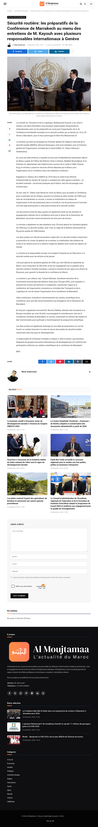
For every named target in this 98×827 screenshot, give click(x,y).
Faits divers (11, 782)
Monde (9, 794)
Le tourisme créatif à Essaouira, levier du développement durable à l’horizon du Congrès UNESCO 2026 (27, 423)
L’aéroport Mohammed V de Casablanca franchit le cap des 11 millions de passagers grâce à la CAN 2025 (56, 725)
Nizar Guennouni (19, 45)
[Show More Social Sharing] (72, 51)
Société (10, 767)
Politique (10, 771)
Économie (10, 763)
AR (91, 4)
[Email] (9, 151)
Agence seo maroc (70, 816)
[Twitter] (9, 134)
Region (9, 779)
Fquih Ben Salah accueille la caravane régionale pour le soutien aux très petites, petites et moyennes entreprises (68, 462)
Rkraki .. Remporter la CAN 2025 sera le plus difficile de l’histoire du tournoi (52, 737)
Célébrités (10, 802)
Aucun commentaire (54, 45)
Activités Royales (13, 775)
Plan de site (50, 821)
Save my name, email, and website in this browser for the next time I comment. (42, 577)
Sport (9, 790)
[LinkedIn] (9, 140)
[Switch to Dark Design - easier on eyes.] (85, 4)
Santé (9, 786)
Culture (10, 798)
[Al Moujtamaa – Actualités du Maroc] (49, 4)
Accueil (9, 11)
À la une (10, 760)
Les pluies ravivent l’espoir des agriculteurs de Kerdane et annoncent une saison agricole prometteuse (27, 501)
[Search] (80, 4)
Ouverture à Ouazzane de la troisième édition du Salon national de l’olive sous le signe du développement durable (26, 462)
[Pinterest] (9, 145)
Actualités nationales (21, 11)
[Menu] (5, 4)
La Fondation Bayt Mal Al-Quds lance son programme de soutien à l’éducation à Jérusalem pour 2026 (54, 712)
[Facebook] (9, 129)
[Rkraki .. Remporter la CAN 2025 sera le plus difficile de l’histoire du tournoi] (13, 739)
